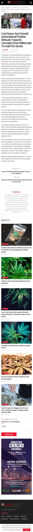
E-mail (3, 426)
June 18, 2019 (14, 49)
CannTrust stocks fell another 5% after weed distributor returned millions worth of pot (15, 314)
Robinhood (4, 64)
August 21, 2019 (6, 285)
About (2, 516)
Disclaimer (16, 516)
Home (2, 7)
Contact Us (9, 516)
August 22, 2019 (6, 254)
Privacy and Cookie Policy (14, 530)
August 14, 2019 (6, 350)
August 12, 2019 (6, 414)
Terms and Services (14, 519)
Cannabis (7, 7)
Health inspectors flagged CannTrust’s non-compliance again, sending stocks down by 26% (14, 410)
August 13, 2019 (6, 381)
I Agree (27, 530)
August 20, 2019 (6, 319)
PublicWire (5, 49)
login (6, 419)
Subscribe (9, 434)
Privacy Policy (4, 519)
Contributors (24, 519)
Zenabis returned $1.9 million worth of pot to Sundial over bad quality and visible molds (16, 250)
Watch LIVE (23, 516)
